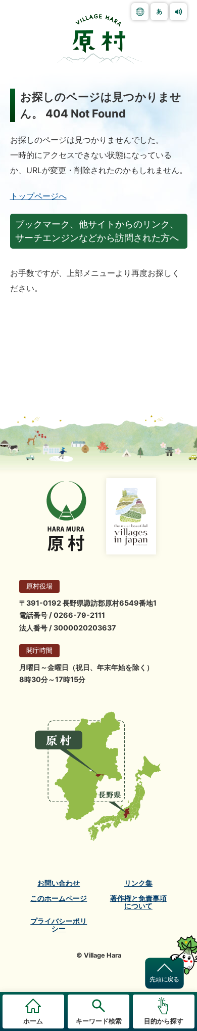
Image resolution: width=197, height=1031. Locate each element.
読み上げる (178, 11)
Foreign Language (140, 11)
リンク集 (138, 883)
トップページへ (38, 196)
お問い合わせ (58, 883)
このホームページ (58, 898)
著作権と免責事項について (138, 902)
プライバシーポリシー (58, 925)
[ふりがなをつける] (159, 11)
